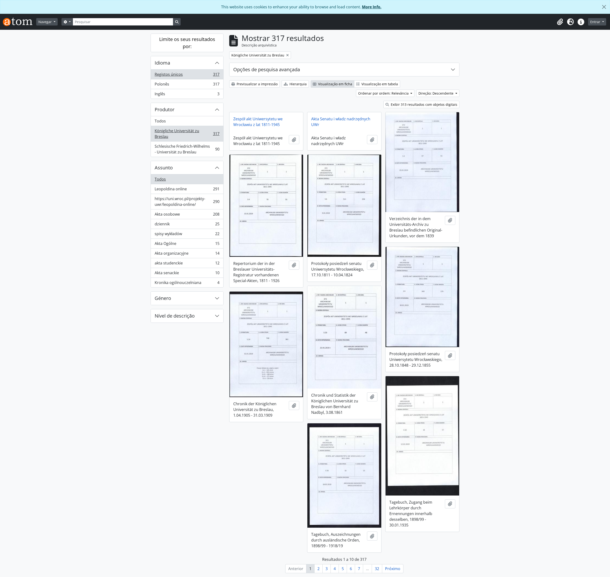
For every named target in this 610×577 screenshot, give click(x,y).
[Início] (19, 22)
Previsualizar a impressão (257, 84)
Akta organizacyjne (186, 254)
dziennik (186, 225)
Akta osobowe (186, 215)
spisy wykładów (186, 235)
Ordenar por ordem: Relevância (384, 93)
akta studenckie (186, 264)
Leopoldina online (186, 190)
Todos (160, 121)
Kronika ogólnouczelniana (186, 283)
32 (377, 568)
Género (163, 298)
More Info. (371, 7)
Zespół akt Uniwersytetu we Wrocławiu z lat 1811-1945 (258, 121)
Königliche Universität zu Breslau (186, 133)
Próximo (392, 568)
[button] (560, 22)
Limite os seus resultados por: (187, 43)
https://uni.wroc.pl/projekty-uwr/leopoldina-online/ (186, 201)
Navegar (45, 22)
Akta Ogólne (186, 244)
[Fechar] (604, 7)
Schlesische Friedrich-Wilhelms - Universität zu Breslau (186, 149)
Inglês (186, 95)
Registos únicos (186, 75)
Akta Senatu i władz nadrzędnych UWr (340, 121)
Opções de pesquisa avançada (266, 69)
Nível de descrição (175, 316)
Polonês (186, 85)
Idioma (162, 63)
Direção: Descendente (436, 93)
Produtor (164, 109)
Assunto (164, 167)
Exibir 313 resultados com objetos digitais (423, 104)
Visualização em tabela (379, 84)
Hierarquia (298, 84)
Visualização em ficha (334, 84)
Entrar (595, 22)
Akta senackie (186, 274)
